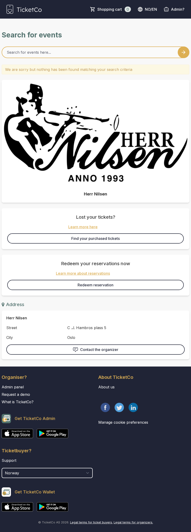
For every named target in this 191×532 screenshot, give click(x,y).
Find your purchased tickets (95, 238)
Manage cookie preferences (123, 422)
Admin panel (13, 387)
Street (11, 327)
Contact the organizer (99, 349)
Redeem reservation (95, 285)
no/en (151, 9)
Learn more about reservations (83, 273)
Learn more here (83, 227)
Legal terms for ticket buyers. (91, 522)
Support (9, 460)
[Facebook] (105, 407)
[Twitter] (119, 407)
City (9, 337)
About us (106, 387)
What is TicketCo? (18, 402)
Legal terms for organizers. (133, 522)
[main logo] (24, 9)
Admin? (177, 9)
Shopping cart (113, 9)
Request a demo (16, 394)
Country (10, 465)
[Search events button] (183, 52)
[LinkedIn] (133, 407)
